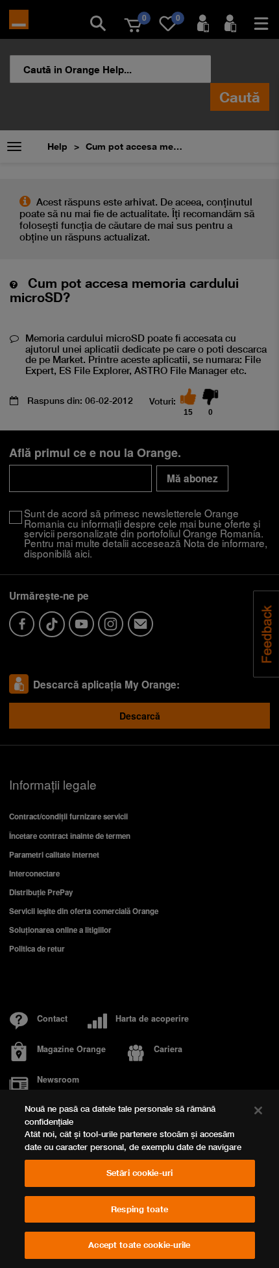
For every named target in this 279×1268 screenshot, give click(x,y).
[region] (139, 1179)
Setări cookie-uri (139, 1173)
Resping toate (139, 1209)
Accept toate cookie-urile (139, 1244)
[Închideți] (258, 1110)
